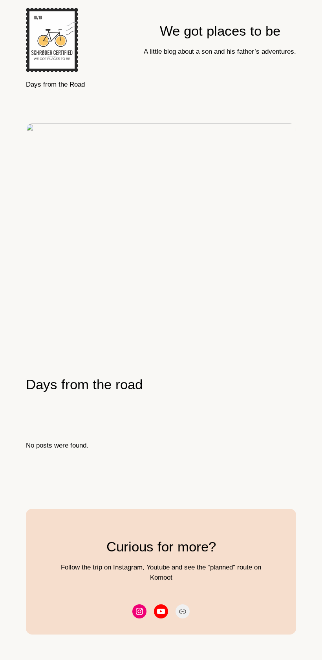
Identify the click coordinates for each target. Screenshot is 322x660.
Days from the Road (55, 84)
